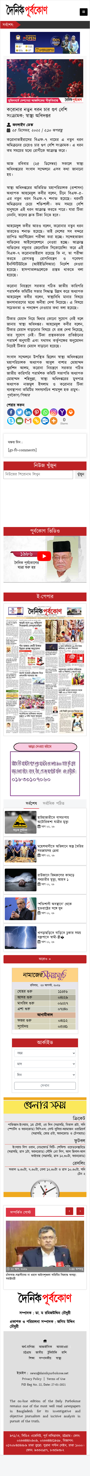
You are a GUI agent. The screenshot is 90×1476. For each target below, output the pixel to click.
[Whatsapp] (45, 412)
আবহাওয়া (62, 1347)
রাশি (64, 1352)
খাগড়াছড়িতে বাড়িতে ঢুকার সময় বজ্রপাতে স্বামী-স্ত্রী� (59, 935)
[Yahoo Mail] (62, 412)
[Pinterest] (36, 412)
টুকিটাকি (52, 1352)
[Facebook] (11, 412)
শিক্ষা (32, 1358)
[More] (53, 421)
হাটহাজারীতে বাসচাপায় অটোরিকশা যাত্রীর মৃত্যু (53, 820)
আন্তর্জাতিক (45, 1347)
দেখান (45, 1086)
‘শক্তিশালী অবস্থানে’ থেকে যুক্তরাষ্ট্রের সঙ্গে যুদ (55, 906)
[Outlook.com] (45, 421)
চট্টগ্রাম (27, 1352)
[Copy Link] (36, 421)
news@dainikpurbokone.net (49, 1373)
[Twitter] (19, 412)
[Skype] (11, 421)
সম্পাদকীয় (45, 1358)
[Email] (19, 421)
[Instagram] (53, 412)
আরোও (43, 959)
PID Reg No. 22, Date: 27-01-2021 (43, 1384)
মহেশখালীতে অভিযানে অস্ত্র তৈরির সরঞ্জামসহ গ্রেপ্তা (60, 849)
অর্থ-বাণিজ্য (28, 1347)
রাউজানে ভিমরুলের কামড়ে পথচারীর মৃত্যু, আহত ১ (56, 877)
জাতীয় (39, 1352)
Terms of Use (56, 1379)
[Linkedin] (28, 412)
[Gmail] (28, 421)
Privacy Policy (32, 1379)
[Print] (70, 412)
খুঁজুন (80, 474)
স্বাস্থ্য (58, 1358)
